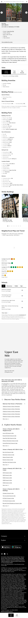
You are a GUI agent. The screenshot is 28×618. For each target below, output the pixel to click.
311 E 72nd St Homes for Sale (9, 500)
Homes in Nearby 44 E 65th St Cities (13, 449)
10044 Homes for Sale (7, 482)
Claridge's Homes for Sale (8, 493)
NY (8, 233)
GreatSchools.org (22, 314)
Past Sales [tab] (14, 71)
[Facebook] (5, 553)
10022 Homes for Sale (7, 477)
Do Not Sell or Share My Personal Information (10, 557)
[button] (1, 1)
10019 (17, 387)
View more (4, 313)
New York (21, 389)
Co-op (4, 31)
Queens (8, 390)
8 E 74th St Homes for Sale (8, 498)
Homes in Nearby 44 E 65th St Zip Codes (12, 469)
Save (11, 615)
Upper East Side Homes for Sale (9, 438)
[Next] (26, 12)
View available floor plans (7, 42)
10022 (23, 387)
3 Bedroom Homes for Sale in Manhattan (11, 411)
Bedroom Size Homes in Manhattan (12, 404)
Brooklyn (12, 390)
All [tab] (3, 286)
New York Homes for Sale (8, 452)
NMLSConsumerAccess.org (7, 611)
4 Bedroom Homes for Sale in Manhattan (11, 414)
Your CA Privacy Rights (8, 562)
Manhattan (20, 233)
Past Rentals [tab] (22, 71)
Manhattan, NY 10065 (13, 26)
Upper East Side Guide (9, 370)
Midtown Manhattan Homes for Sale (10, 440)
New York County (13, 233)
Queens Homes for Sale (8, 457)
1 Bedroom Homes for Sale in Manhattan (11, 406)
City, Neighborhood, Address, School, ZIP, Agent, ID (14, 1)
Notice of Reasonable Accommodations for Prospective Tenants (12, 604)
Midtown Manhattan (16, 386)
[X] (8, 553)
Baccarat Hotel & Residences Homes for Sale (12, 503)
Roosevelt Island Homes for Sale (9, 435)
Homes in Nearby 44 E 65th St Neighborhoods (11, 429)
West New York (19, 390)
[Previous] (2, 12)
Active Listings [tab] (6, 71)
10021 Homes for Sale (7, 475)
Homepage (4, 233)
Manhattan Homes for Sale (8, 454)
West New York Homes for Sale (9, 462)
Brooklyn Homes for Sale (8, 459)
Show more (5, 419)
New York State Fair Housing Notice (11, 602)
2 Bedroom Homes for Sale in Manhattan (11, 409)
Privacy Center (8, 558)
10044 (7, 389)
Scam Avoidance (14, 558)
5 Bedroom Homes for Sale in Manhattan (11, 416)
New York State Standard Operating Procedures (13, 603)
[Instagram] (2, 553)
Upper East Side (10, 31)
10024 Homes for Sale (7, 480)
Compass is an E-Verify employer (13, 559)
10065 (4, 235)
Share (17, 615)
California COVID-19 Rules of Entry (17, 561)
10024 (3, 389)
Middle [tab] (16, 286)
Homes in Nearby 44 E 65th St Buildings (11, 489)
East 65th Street (17, 383)
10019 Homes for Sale (7, 472)
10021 (20, 387)
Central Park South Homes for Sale (10, 443)
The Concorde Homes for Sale (9, 495)
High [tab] (21, 286)
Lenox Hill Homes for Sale (8, 433)
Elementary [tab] (9, 286)
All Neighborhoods (9, 372)
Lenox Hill (19, 385)
